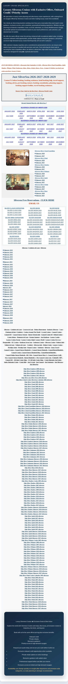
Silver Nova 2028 (14, 243)
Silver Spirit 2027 (14, 231)
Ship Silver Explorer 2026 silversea (34, 373)
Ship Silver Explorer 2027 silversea (34, 375)
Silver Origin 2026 (54, 229)
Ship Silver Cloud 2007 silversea (34, 384)
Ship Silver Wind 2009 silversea (34, 584)
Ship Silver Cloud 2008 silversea (34, 386)
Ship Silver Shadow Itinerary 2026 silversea (34, 509)
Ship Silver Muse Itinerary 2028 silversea (34, 472)
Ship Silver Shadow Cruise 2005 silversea (34, 481)
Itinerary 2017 (8, 304)
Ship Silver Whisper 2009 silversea (34, 549)
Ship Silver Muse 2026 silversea (34, 467)
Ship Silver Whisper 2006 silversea (34, 542)
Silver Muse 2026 (54, 210)
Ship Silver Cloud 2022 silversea (34, 395)
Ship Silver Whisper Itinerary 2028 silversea (34, 566)
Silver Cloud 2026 (14, 210)
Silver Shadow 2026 (35, 220)
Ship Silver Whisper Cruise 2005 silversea (34, 540)
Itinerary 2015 (8, 266)
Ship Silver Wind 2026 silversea (34, 586)
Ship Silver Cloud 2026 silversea (34, 397)
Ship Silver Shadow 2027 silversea (34, 494)
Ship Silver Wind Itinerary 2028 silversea (34, 602)
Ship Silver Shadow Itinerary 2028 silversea (34, 507)
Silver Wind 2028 (14, 224)
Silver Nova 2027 (14, 241)
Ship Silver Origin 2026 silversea (34, 415)
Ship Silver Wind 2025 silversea (34, 595)
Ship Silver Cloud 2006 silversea (34, 382)
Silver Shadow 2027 (35, 222)
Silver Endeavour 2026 (55, 220)
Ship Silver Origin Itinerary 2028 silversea (34, 424)
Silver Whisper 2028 (35, 234)
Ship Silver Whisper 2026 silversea (34, 551)
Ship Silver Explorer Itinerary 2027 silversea (34, 448)
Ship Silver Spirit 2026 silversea (34, 516)
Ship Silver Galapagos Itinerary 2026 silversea (34, 461)
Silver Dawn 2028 (35, 243)
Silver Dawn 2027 (35, 241)
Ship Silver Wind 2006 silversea (34, 577)
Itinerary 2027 (40, 156)
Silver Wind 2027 (14, 222)
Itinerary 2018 (8, 323)
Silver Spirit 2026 (14, 229)
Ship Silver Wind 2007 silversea (34, 580)
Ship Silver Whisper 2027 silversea (34, 553)
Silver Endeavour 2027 (55, 222)
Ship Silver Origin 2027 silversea (34, 417)
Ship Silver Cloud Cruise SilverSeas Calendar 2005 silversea (34, 380)
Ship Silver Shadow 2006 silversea (34, 483)
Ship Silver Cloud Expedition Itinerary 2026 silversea (34, 408)
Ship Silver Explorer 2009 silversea (34, 371)
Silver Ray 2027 (54, 241)
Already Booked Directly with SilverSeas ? (34, 103)
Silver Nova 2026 (14, 238)
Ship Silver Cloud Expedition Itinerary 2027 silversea (34, 413)
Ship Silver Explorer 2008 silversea (34, 369)
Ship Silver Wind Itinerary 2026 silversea (34, 604)
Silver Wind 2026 (14, 220)
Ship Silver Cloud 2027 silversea (34, 393)
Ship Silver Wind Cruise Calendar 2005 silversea (34, 575)
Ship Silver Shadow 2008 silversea (34, 487)
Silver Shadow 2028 (35, 224)
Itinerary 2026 (40, 153)
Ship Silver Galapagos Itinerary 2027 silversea (34, 465)
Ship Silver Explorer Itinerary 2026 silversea (34, 443)
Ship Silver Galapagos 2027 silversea (34, 452)
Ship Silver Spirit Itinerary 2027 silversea (34, 538)
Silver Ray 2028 (54, 243)
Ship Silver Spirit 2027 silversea (34, 518)
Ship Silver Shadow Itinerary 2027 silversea (34, 514)
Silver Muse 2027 (54, 213)
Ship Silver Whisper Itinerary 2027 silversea (34, 573)
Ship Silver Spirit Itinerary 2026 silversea (34, 533)
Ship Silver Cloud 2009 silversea (34, 388)
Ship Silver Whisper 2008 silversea (34, 547)
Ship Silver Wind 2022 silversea (34, 591)
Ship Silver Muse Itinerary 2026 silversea (34, 474)
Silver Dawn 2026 (35, 239)
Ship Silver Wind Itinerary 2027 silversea (34, 608)
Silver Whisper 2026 (35, 229)
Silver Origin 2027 (54, 231)
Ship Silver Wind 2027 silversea (34, 588)
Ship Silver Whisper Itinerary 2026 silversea (34, 569)
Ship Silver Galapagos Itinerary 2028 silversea (34, 459)
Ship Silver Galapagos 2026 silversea (34, 450)
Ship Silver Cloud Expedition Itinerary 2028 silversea (34, 406)
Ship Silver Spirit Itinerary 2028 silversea (34, 531)
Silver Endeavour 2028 (55, 224)
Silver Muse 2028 (54, 215)
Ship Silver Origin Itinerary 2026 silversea (34, 426)
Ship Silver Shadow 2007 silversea (34, 485)
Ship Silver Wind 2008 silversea (34, 582)
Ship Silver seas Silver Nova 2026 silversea (34, 377)
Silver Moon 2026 (35, 210)
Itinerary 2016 (8, 285)
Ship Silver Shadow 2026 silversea (34, 492)
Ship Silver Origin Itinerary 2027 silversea (34, 430)
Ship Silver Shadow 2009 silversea (34, 489)
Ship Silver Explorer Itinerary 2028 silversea (34, 441)
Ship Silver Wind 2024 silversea (34, 593)
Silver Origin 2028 (54, 234)
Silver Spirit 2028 (14, 233)
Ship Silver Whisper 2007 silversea (34, 544)
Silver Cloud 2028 (14, 215)
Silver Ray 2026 (54, 239)
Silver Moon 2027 (35, 213)
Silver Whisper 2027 (35, 231)
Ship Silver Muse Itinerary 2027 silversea (34, 470)
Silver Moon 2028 (35, 215)
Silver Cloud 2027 (14, 212)
